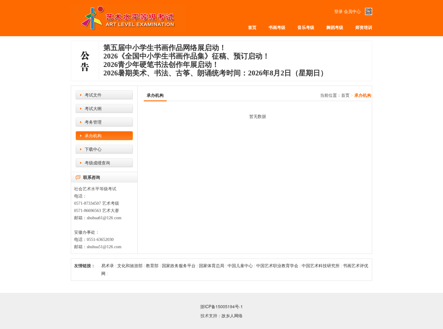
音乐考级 (305, 27)
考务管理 (93, 122)
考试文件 (93, 95)
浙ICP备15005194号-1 (221, 306)
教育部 (153, 265)
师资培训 (363, 27)
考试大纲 (93, 108)
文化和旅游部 (130, 265)
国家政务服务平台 (179, 265)
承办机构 (93, 135)
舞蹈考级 (334, 27)
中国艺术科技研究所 (321, 265)
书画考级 (277, 27)
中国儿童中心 (240, 265)
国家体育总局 (211, 265)
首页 (252, 27)
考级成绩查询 (97, 163)
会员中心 (352, 11)
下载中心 (93, 149)
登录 (338, 11)
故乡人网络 (232, 315)
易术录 (107, 265)
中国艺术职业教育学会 (277, 265)
